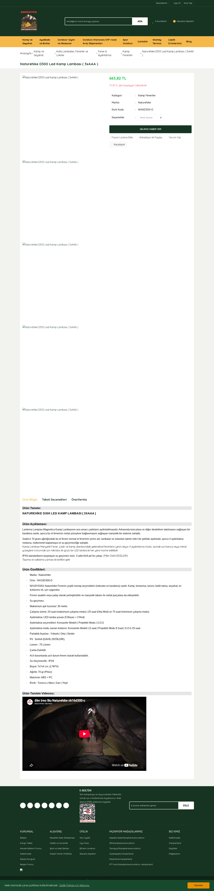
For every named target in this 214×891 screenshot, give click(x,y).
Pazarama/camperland (120, 859)
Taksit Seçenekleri (54, 499)
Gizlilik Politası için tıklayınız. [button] (74, 885)
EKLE (186, 805)
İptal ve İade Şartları (59, 848)
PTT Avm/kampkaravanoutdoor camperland (131, 864)
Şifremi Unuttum (87, 848)
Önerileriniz (79, 499)
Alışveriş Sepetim (88, 853)
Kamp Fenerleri (147, 95)
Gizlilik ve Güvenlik (59, 843)
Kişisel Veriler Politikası (61, 853)
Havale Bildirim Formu (31, 848)
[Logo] (29, 21)
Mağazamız (174, 853)
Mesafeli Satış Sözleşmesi (62, 837)
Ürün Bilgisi (29, 499)
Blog (189, 41)
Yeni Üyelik (85, 837)
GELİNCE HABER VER (150, 129)
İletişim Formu (27, 864)
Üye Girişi (84, 843)
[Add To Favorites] (121, 137)
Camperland (175, 843)
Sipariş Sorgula (27, 859)
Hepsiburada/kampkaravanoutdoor (126, 837)
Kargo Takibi (26, 843)
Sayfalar (173, 848)
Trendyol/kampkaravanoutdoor (125, 848)
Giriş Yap (188, 3)
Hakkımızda (25, 853)
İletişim (23, 837)
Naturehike (144, 102)
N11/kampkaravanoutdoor (122, 843)
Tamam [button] (198, 885)
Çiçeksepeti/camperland (121, 853)
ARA (140, 21)
